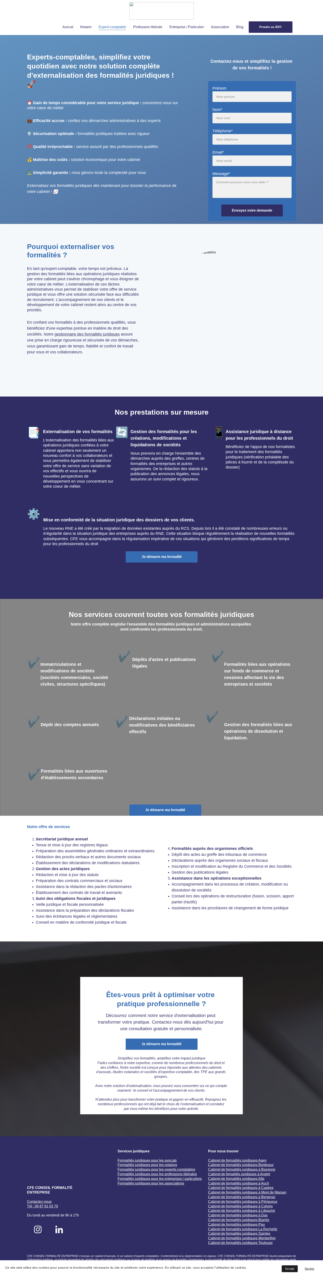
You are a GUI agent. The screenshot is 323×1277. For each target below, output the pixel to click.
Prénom (219, 88)
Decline (309, 1268)
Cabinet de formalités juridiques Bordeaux (241, 1165)
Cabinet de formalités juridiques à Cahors (240, 1206)
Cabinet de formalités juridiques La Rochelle (242, 1229)
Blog (239, 27)
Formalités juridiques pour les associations (151, 1183)
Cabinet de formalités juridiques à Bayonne (241, 1169)
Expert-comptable (112, 27)
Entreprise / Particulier (186, 27)
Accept (289, 1268)
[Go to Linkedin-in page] (59, 1229)
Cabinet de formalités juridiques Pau (236, 1224)
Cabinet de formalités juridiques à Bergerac (242, 1197)
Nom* (217, 109)
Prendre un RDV (270, 27)
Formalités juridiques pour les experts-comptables (156, 1169)
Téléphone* (222, 131)
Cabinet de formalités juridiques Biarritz (238, 1220)
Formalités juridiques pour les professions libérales (157, 1174)
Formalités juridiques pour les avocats (147, 1160)
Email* (218, 152)
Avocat (67, 27)
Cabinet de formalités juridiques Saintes (239, 1233)
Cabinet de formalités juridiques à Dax (238, 1215)
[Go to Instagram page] (38, 1229)
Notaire (86, 27)
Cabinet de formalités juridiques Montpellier (242, 1238)
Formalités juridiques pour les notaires (147, 1165)
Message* (221, 174)
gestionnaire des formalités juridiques (87, 334)
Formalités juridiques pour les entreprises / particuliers (160, 1179)
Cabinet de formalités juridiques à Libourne (241, 1210)
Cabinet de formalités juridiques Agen (237, 1160)
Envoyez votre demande (252, 210)
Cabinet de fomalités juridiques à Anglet (239, 1174)
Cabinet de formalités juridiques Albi (236, 1179)
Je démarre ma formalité (162, 557)
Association (220, 27)
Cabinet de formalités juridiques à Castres (240, 1188)
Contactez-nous (39, 1201)
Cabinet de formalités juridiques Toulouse (240, 1243)
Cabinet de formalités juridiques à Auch (238, 1183)
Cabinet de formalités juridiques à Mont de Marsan (247, 1192)
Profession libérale (147, 27)
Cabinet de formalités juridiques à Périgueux (242, 1201)
